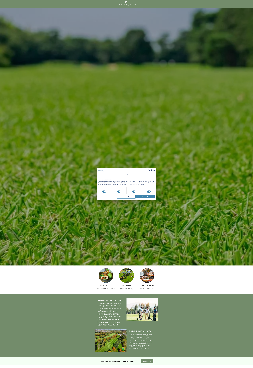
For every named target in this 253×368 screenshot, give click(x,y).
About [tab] (146, 174)
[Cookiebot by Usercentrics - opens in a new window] (149, 170)
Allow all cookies (145, 196)
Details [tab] (126, 174)
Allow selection (126, 196)
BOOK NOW (147, 361)
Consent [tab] (107, 174)
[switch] (119, 192)
